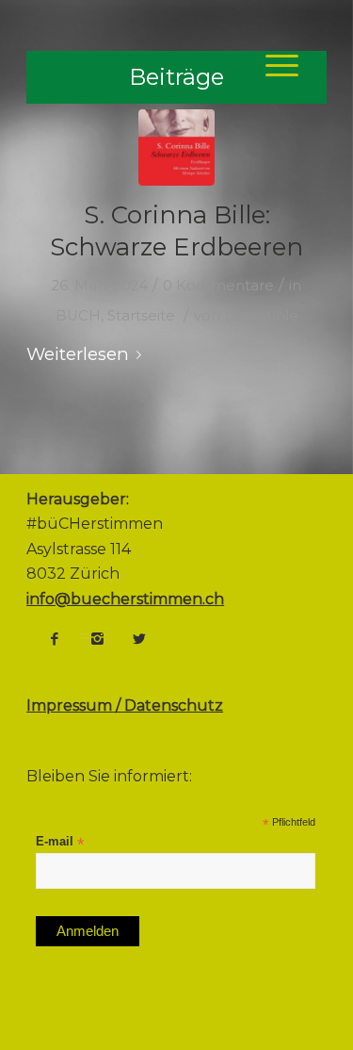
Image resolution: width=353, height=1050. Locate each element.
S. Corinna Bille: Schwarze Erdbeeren (176, 231)
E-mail (60, 842)
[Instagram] (97, 639)
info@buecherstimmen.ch (125, 599)
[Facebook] (54, 639)
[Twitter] (139, 639)
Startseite (141, 315)
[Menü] (272, 65)
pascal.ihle (261, 315)
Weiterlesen (77, 354)
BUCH (78, 315)
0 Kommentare (218, 285)
